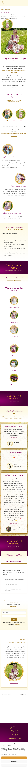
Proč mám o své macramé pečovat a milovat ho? (13, 589)
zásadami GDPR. (17, 624)
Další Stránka (24, 694)
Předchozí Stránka (5, 694)
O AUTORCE (22, 639)
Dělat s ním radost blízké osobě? (11, 566)
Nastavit (14, 765)
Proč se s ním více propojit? (11, 584)
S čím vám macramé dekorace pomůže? (14, 579)
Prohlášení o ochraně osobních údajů (17, 768)
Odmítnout (14, 761)
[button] (3, 114)
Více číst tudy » (14, 683)
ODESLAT (14, 619)
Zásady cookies (7, 768)
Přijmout (14, 758)
